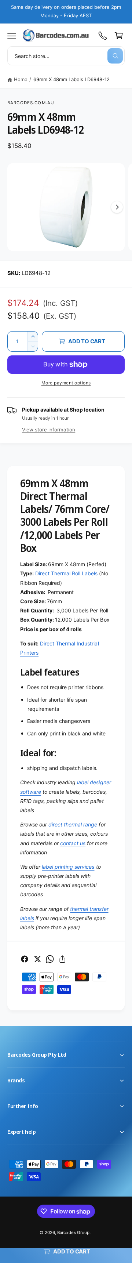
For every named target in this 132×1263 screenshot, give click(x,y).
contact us (72, 843)
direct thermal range (72, 824)
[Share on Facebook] (24, 959)
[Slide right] (117, 207)
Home (20, 79)
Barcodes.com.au (30, 102)
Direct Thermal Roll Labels (66, 573)
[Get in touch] (103, 36)
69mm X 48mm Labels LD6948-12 (71, 79)
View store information (48, 430)
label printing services (68, 867)
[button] (12, 36)
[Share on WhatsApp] (49, 959)
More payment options (66, 383)
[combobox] (66, 55)
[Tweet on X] (37, 959)
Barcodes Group (73, 1232)
